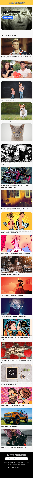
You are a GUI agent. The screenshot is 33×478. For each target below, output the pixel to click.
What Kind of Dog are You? (8, 121)
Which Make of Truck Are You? (9, 426)
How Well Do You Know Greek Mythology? (12, 295)
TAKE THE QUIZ (8, 17)
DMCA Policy (13, 462)
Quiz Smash (6, 462)
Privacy (18, 462)
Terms (27, 462)
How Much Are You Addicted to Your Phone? (13, 316)
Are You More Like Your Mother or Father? (12, 405)
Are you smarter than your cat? (10, 142)
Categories (23, 464)
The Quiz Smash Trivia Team (14, 464)
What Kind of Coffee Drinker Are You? (11, 274)
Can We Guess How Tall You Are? (10, 100)
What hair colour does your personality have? (13, 447)
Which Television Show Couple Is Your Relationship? (15, 253)
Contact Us (23, 462)
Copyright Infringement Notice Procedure (16, 466)
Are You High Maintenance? (8, 79)
